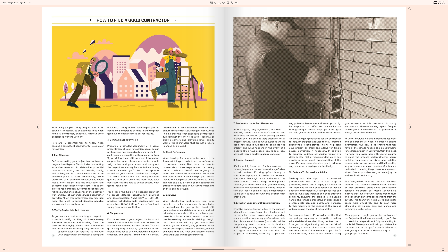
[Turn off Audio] (223, 2)
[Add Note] (409, 245)
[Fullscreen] (443, 249)
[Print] (227, 2)
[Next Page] (410, 127)
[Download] (219, 2)
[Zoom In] (232, 2)
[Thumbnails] (211, 2)
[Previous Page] (38, 127)
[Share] (215, 2)
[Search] (409, 8)
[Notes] (236, 2)
